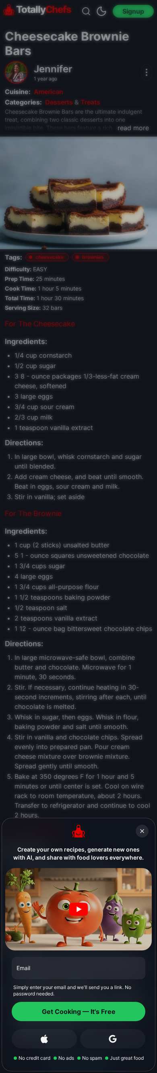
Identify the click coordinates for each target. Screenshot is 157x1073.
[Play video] (78, 909)
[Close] (142, 831)
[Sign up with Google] (112, 1038)
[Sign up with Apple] (44, 1038)
